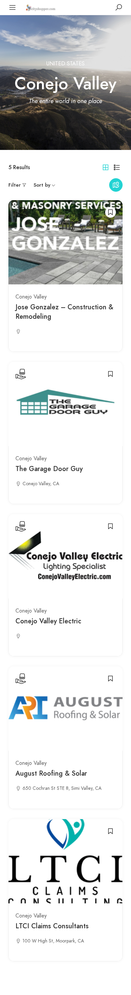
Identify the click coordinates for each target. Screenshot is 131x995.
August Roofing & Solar (51, 773)
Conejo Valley (31, 297)
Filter (14, 185)
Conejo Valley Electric (48, 621)
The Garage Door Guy (49, 469)
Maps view (116, 185)
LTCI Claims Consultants (52, 926)
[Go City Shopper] (41, 7)
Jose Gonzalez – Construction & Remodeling (64, 311)
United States (65, 63)
